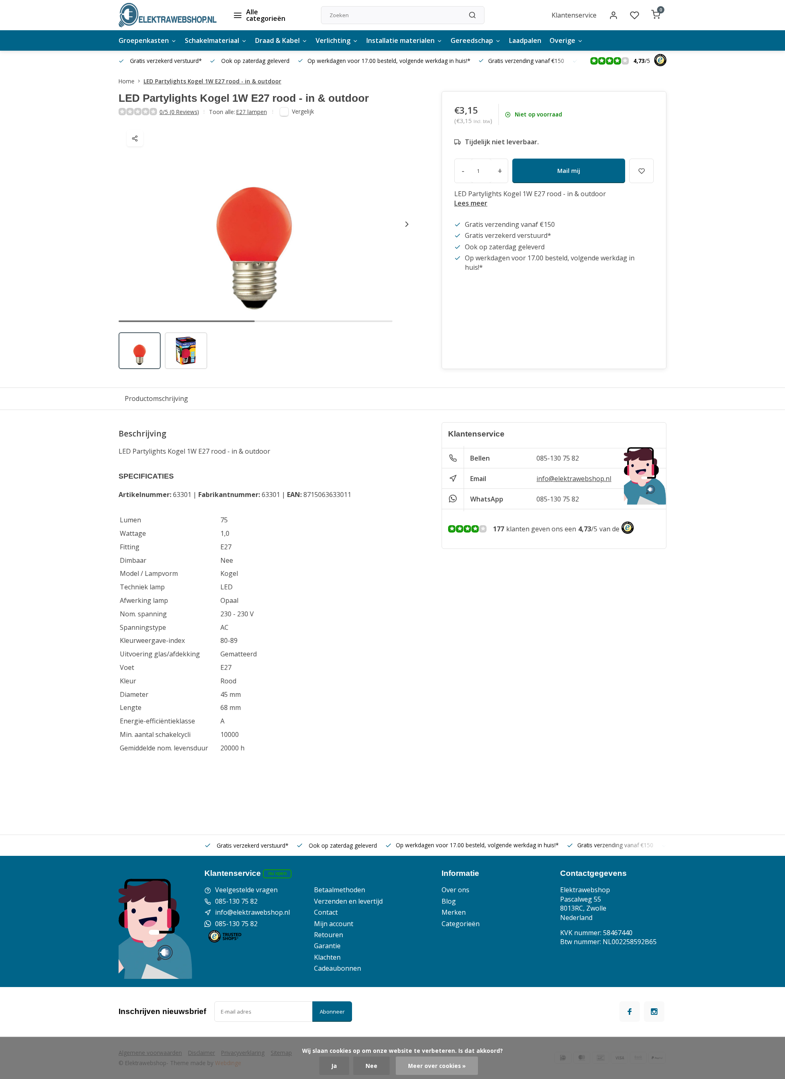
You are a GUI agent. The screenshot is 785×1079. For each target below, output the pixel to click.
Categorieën (461, 923)
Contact (326, 912)
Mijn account (333, 923)
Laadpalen (525, 40)
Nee (371, 1066)
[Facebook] (629, 1011)
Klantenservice (574, 15)
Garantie (327, 945)
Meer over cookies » (437, 1066)
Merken (454, 912)
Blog (449, 901)
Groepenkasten (144, 40)
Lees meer (470, 203)
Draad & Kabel (277, 40)
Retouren (328, 934)
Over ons (455, 889)
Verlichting (333, 40)
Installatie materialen (400, 40)
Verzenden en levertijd (348, 901)
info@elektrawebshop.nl (573, 478)
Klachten (327, 957)
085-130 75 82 (557, 458)
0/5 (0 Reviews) (179, 112)
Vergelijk (303, 111)
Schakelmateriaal (212, 40)
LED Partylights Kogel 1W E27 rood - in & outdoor (212, 81)
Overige (562, 40)
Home (127, 81)
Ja (334, 1066)
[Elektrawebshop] (168, 15)
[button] (407, 224)
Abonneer (332, 1011)
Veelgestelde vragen (246, 889)
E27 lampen (251, 112)
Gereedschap (472, 40)
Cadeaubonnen (337, 968)
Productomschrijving (156, 398)
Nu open (277, 873)
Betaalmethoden (339, 889)
